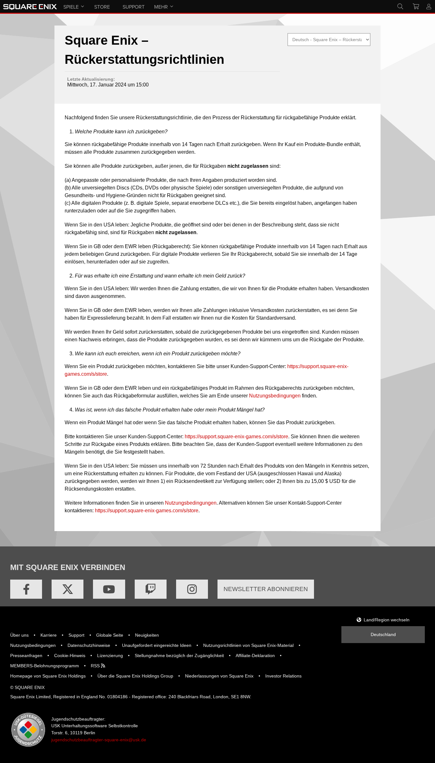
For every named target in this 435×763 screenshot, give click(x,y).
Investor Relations (283, 675)
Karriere (48, 635)
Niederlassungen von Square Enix (219, 675)
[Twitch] (151, 589)
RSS (96, 665)
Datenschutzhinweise (89, 645)
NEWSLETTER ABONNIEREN (266, 589)
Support (76, 635)
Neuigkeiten (147, 635)
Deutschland (383, 634)
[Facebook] (26, 589)
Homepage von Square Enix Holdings (48, 675)
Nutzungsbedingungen (275, 395)
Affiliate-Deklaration (255, 655)
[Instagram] (192, 589)
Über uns (19, 635)
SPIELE (71, 6)
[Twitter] (67, 589)
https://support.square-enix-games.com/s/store (236, 436)
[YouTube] (109, 589)
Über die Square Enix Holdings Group (135, 675)
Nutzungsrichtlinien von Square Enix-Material (248, 645)
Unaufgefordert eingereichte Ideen (156, 645)
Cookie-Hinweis (69, 655)
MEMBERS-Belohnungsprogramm (44, 665)
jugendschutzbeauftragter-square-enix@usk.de (98, 739)
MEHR (161, 6)
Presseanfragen (26, 655)
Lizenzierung (110, 655)
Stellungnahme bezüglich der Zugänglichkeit (179, 655)
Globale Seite (109, 635)
